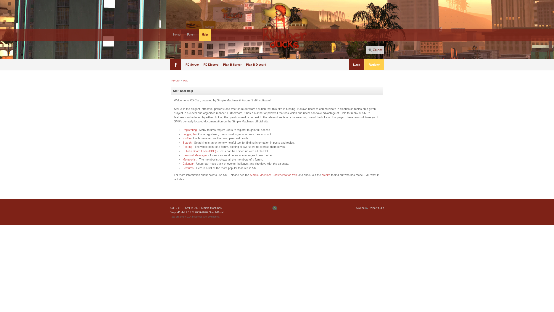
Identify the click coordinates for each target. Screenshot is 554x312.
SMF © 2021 (192, 208)
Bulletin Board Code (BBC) (199, 151)
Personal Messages (195, 155)
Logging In (189, 134)
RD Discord (211, 64)
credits (326, 175)
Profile (187, 138)
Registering (190, 130)
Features (188, 168)
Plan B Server (232, 64)
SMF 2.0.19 (176, 208)
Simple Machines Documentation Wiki (274, 175)
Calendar (188, 163)
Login (356, 64)
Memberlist (189, 159)
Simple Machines (211, 208)
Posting (187, 146)
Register (374, 64)
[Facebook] (175, 64)
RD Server (192, 64)
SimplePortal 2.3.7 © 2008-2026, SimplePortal (197, 212)
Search (187, 142)
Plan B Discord (256, 64)
